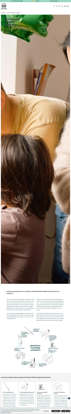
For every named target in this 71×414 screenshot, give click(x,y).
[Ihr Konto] (59, 6)
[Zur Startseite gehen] (4, 6)
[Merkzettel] (56, 6)
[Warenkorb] (62, 6)
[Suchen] (54, 6)
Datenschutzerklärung (6, 412)
